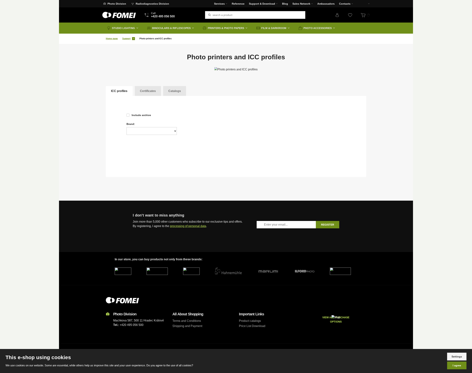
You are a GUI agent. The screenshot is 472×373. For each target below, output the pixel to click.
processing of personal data (188, 226)
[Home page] (119, 15)
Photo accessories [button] (317, 28)
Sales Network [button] (301, 3)
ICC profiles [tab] (119, 91)
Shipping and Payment (187, 326)
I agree (457, 365)
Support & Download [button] (262, 3)
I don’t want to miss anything (158, 215)
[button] (366, 3)
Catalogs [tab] (174, 91)
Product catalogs (250, 320)
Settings (457, 356)
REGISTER (327, 224)
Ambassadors (326, 3)
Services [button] (219, 3)
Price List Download (252, 326)
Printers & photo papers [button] (226, 28)
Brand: (130, 124)
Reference (238, 3)
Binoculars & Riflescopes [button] (171, 28)
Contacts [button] (344, 3)
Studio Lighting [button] (123, 28)
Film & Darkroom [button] (273, 28)
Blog (285, 3)
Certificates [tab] (148, 91)
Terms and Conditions (186, 320)
